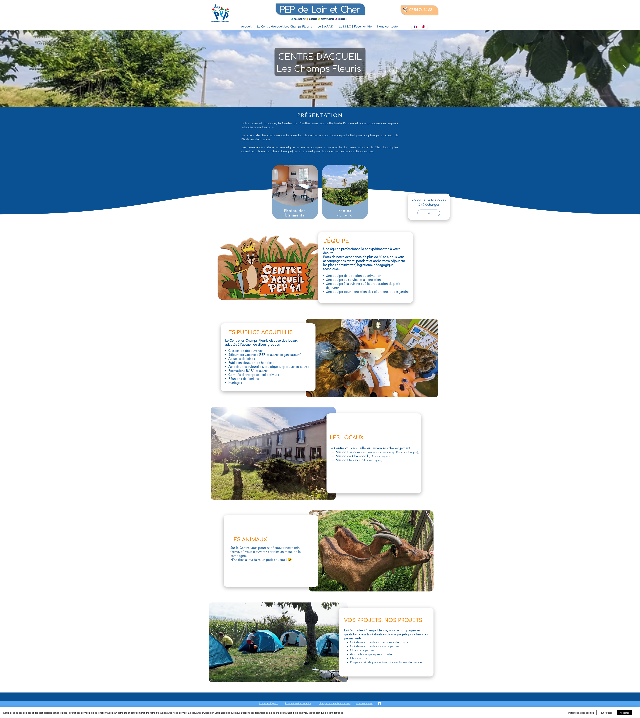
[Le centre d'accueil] (317, 104)
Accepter (624, 712)
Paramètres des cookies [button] (581, 712)
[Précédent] (15, 68)
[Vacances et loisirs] (322, 104)
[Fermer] (636, 712)
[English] (424, 27)
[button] (284, 27)
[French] (416, 27)
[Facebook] (379, 703)
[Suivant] (624, 68)
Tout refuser (605, 712)
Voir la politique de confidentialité (325, 712)
